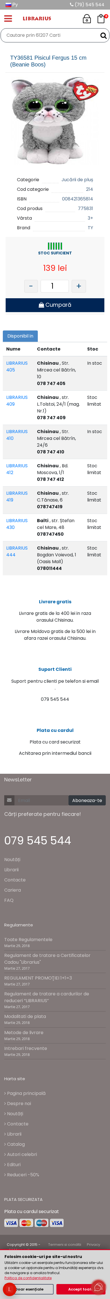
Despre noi (18, 1103)
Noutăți (12, 859)
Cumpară (57, 305)
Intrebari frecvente (25, 1048)
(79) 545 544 (89, 4)
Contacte (15, 880)
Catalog (15, 1144)
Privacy (93, 1244)
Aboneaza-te (87, 800)
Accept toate (81, 1289)
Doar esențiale (29, 1289)
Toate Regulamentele (28, 939)
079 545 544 (37, 840)
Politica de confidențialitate (28, 1278)
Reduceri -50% (22, 1175)
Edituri (13, 1164)
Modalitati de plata (25, 1016)
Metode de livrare (23, 1032)
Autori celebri (21, 1154)
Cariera (12, 890)
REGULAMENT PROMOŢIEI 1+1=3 (38, 978)
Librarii (11, 869)
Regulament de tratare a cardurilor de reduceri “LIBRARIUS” (46, 997)
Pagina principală (26, 1093)
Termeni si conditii (64, 1244)
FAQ (9, 900)
